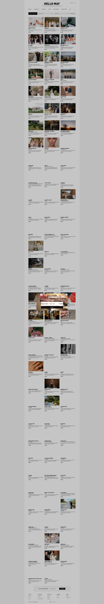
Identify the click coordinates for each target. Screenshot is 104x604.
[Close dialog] (66, 294)
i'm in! (52, 307)
